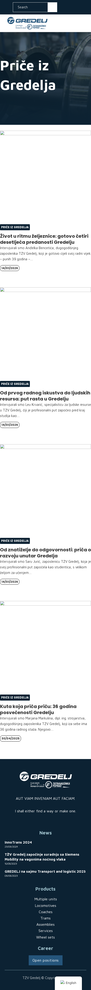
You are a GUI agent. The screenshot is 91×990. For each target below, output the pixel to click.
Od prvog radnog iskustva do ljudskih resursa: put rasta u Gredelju (45, 396)
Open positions (45, 960)
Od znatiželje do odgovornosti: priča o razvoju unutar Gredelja (45, 552)
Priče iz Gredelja (15, 227)
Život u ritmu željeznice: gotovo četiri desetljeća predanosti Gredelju (44, 239)
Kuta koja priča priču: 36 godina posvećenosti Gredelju (38, 709)
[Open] (83, 23)
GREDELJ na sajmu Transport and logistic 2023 (45, 871)
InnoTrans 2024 (18, 842)
